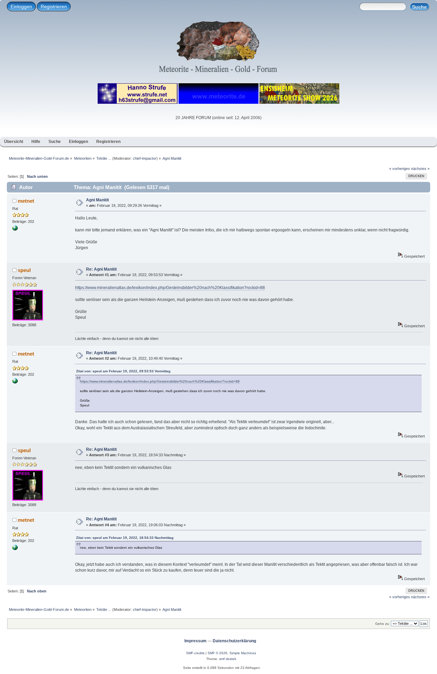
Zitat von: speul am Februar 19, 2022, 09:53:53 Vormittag (123, 371)
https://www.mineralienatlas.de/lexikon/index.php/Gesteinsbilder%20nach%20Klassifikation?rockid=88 (170, 287)
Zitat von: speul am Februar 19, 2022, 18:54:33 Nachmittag (124, 538)
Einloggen (21, 6)
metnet (26, 201)
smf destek (227, 659)
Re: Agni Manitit (101, 269)
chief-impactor (144, 158)
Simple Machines (242, 653)
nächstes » (420, 169)
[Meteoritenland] (15, 229)
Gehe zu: (382, 624)
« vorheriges (399, 169)
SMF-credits (195, 653)
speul (24, 270)
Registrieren (54, 6)
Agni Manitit (97, 200)
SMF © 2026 (217, 653)
